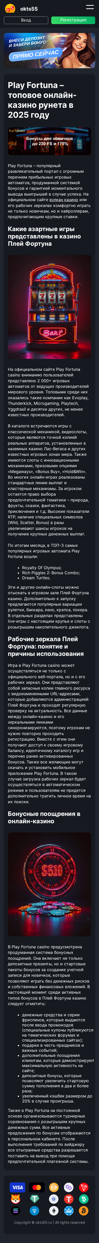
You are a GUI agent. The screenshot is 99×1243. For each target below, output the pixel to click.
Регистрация (73, 19)
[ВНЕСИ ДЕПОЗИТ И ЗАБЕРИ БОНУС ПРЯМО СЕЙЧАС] (49, 66)
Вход (26, 20)
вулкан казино (64, 199)
